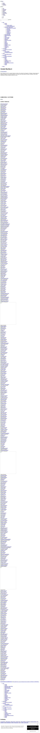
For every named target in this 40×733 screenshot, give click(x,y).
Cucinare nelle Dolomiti (11, 26)
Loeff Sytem (26, 722)
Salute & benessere (8, 35)
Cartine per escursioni (8, 49)
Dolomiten (28, 721)
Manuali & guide (7, 34)
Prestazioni (4, 4)
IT (2, 17)
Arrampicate (9, 30)
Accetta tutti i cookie (33, 726)
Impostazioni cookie (33, 731)
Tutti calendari (7, 51)
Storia (6, 36)
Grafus (22, 722)
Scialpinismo (9, 32)
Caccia (6, 41)
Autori (3, 11)
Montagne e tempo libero (9, 27)
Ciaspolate (8, 33)
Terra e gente (7, 38)
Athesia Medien (23, 721)
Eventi (3, 14)
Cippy (20, 722)
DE (3, 16)
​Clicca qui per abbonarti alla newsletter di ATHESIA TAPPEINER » (19, 681)
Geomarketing (2, 721)
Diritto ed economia (8, 40)
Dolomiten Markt (33, 721)
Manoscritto (6, 61)
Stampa (6, 63)
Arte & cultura (7, 37)
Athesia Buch (8, 721)
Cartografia (4, 9)
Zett (37, 721)
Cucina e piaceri (9, 25)
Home (3, 66)
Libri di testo (7, 46)
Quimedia (2, 722)
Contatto (6, 59)
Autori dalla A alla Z (8, 54)
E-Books (6, 45)
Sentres (12, 722)
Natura (6, 42)
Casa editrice (4, 57)
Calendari (4, 10)
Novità (6, 23)
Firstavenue (16, 722)
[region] (20, 728)
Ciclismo (8, 31)
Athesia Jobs (18, 721)
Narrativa (6, 696)
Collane (6, 47)
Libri (3, 8)
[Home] (1, 1)
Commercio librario (8, 60)
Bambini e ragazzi (8, 44)
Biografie (6, 695)
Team (5, 711)
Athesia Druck (13, 721)
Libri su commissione (8, 56)
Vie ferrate (8, 29)
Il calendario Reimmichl (8, 52)
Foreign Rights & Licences (9, 62)
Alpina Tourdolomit (7, 722)
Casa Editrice (4, 13)
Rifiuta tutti (33, 728)
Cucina (6, 24)
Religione (6, 39)
